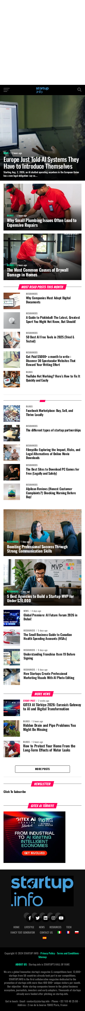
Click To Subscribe (15, 791)
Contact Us (46, 932)
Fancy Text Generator (23, 932)
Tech (69, 927)
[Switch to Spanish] (44, 938)
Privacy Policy (47, 953)
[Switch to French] (68, 932)
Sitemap (42, 957)
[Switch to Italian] (59, 932)
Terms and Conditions (68, 953)
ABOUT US (21, 964)
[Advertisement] (42, 42)
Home (16, 927)
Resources (55, 927)
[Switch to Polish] (77, 932)
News (42, 927)
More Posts (42, 769)
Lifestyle (29, 927)
